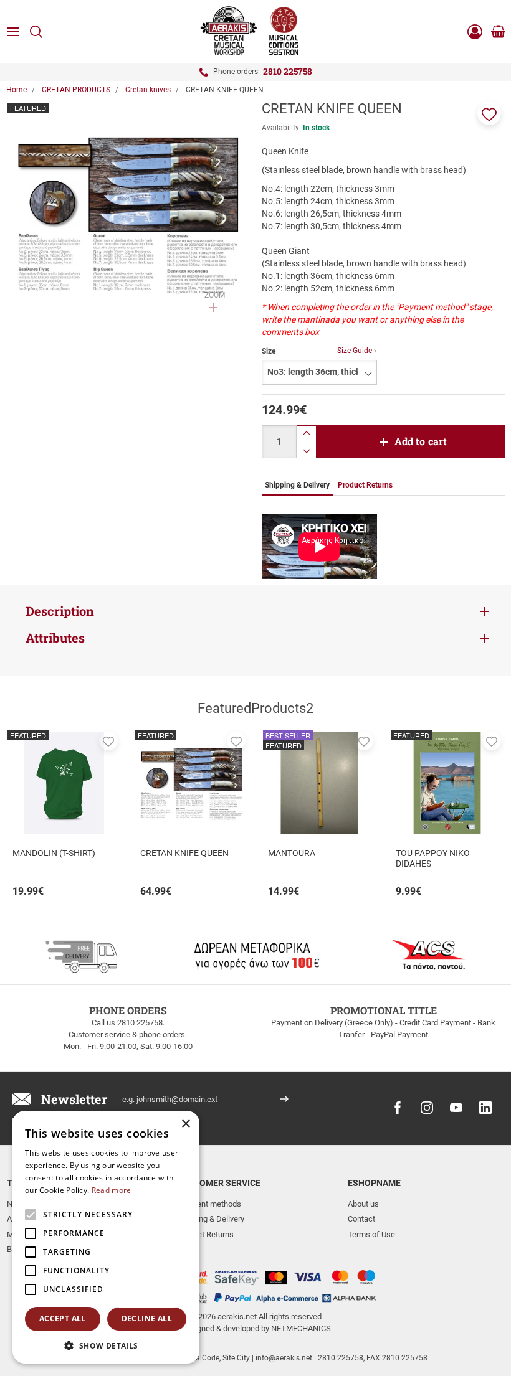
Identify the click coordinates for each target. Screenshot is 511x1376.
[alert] (105, 1237)
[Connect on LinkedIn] (485, 1108)
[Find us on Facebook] (398, 1108)
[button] (489, 113)
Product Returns (205, 1234)
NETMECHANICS (301, 1328)
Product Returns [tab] (365, 485)
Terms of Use (371, 1234)
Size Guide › (356, 350)
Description (60, 611)
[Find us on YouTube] (456, 1108)
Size (268, 351)
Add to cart (420, 441)
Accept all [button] (62, 1318)
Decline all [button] (147, 1318)
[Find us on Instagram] (427, 1108)
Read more (111, 1190)
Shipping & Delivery (210, 1218)
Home (16, 89)
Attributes (55, 637)
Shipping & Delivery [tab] (297, 485)
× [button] (185, 1124)
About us (363, 1204)
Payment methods (209, 1204)
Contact (361, 1218)
